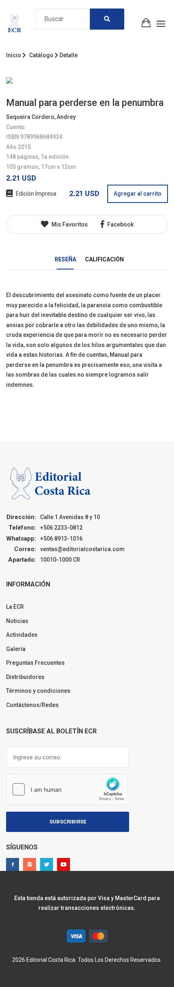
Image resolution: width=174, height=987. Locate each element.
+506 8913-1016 (61, 538)
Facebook (120, 224)
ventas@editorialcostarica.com (82, 549)
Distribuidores (25, 677)
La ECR (15, 606)
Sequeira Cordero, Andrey (41, 117)
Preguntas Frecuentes (35, 662)
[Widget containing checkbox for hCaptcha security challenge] (67, 789)
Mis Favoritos (69, 224)
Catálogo (41, 55)
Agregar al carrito (137, 193)
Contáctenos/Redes (32, 705)
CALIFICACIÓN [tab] (104, 259)
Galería (15, 649)
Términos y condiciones (38, 690)
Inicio (13, 55)
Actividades (22, 634)
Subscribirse (67, 822)
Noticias (17, 621)
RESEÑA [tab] (65, 259)
